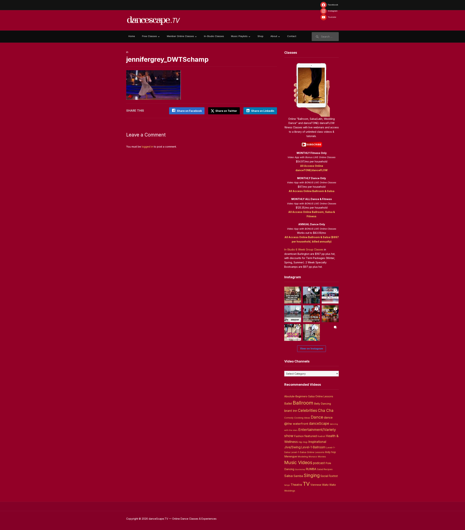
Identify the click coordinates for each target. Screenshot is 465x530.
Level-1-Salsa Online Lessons (307, 452)
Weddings (289, 491)
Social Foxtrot (329, 476)
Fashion (299, 436)
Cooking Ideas (302, 417)
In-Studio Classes (214, 36)
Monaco (313, 456)
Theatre (296, 484)
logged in (147, 146)
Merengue (290, 456)
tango (287, 485)
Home (131, 36)
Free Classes (149, 36)
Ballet (288, 403)
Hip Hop (303, 442)
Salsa (288, 476)
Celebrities (307, 410)
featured (310, 436)
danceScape (319, 423)
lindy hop (330, 452)
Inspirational (317, 442)
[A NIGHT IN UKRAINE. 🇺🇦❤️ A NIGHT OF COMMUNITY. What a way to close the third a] (330, 313)
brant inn (290, 411)
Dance (317, 417)
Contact (291, 36)
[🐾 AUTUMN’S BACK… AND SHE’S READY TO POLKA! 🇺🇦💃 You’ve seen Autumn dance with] (311, 332)
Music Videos (298, 462)
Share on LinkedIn (262, 110)
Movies (322, 456)
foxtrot (321, 436)
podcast (319, 463)
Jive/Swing (292, 447)
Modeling (303, 456)
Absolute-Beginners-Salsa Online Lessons (308, 396)
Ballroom (303, 403)
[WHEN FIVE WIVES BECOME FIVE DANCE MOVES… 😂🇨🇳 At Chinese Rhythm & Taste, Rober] (292, 295)
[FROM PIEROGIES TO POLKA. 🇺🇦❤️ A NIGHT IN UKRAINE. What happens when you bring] (311, 313)
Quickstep (300, 469)
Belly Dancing (322, 403)
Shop (260, 36)
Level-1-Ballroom (313, 447)
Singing (312, 475)
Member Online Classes (180, 36)
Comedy (289, 418)
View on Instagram (311, 348)
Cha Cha (325, 410)
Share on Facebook (189, 110)
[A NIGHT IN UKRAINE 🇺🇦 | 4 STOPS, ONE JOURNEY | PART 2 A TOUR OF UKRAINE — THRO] (330, 295)
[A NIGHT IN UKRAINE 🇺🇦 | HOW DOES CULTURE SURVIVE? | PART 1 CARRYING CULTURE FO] (292, 313)
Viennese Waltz (319, 484)
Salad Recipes (325, 469)
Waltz (332, 484)
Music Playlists (239, 36)
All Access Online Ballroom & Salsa (311, 191)
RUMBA (311, 469)
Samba (298, 476)
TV (306, 484)
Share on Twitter (226, 110)
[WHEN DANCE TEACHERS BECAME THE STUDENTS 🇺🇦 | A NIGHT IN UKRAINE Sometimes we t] (311, 295)
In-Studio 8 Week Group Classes (303, 249)
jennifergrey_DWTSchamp (167, 59)
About (273, 36)
